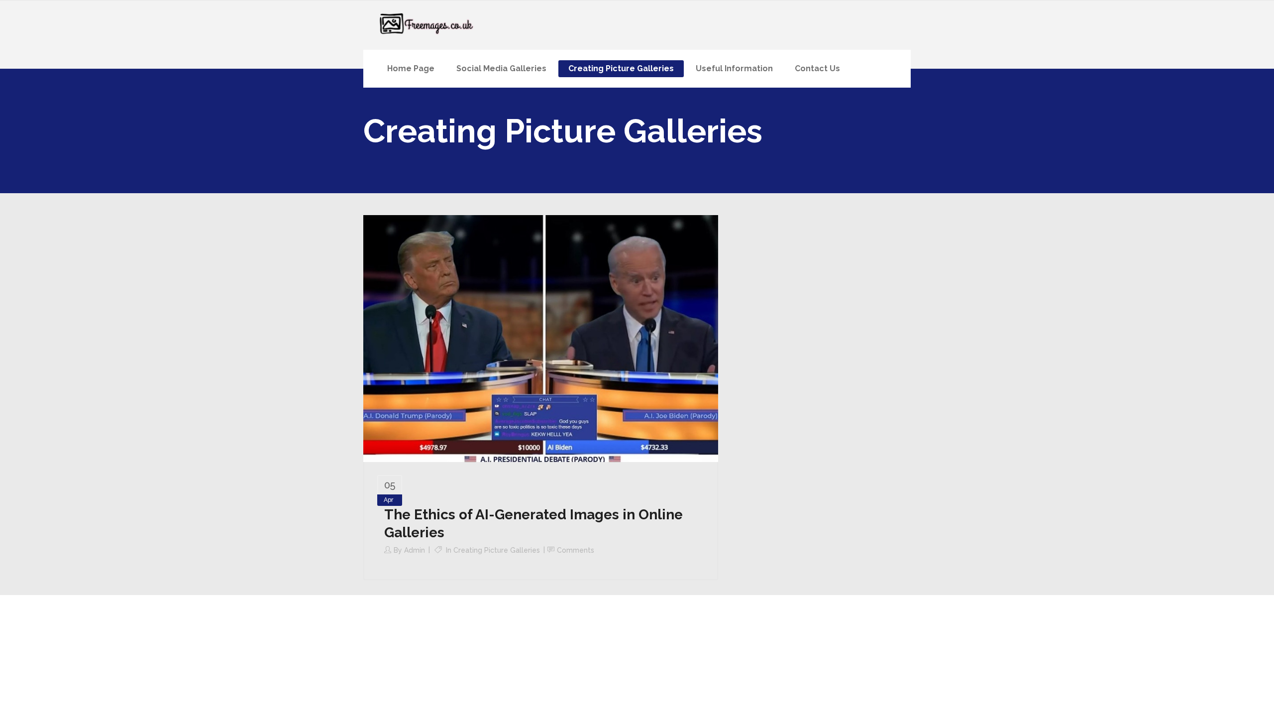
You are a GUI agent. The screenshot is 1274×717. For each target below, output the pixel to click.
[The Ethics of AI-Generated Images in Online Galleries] (540, 338)
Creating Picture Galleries (496, 550)
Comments (575, 550)
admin (414, 550)
